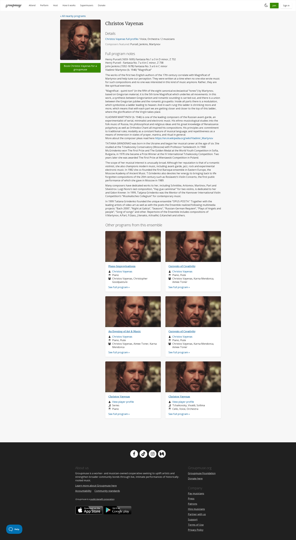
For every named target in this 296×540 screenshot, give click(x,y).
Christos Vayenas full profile (121, 39)
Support (192, 519)
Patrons (192, 503)
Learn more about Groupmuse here (96, 485)
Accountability (83, 491)
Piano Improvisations (122, 266)
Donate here (195, 478)
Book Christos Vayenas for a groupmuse (80, 67)
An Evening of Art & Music (124, 331)
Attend (32, 5)
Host (55, 5)
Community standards (107, 491)
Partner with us (197, 514)
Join (274, 5)
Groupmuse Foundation (202, 473)
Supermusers (86, 5)
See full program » (119, 287)
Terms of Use (196, 524)
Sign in (286, 5)
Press (191, 498)
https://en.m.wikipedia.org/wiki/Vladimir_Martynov (184, 138)
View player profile (123, 401)
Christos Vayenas (122, 271)
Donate (101, 5)
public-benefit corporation (102, 499)
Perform (44, 5)
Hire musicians (196, 509)
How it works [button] (69, 5)
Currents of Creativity (182, 266)
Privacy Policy (195, 530)
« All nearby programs (73, 16)
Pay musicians (196, 493)
